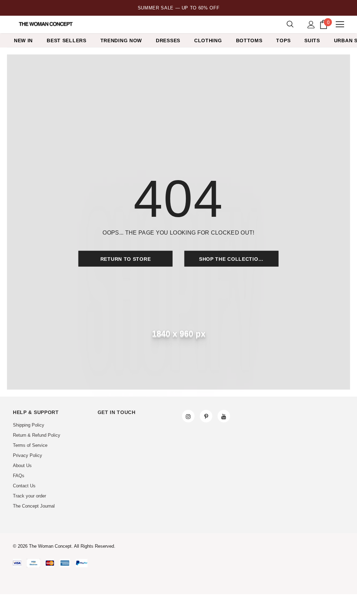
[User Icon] (311, 24)
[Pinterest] (206, 416)
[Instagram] (188, 416)
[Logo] (46, 24)
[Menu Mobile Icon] (340, 24)
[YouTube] (224, 416)
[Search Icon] (290, 24)
